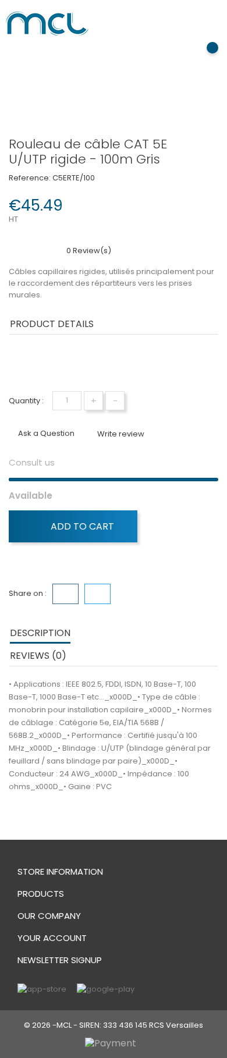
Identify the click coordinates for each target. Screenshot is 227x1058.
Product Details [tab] (52, 324)
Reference (33, 358)
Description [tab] (40, 633)
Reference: (30, 177)
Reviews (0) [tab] (38, 655)
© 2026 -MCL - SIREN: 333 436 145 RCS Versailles (113, 1025)
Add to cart (81, 526)
